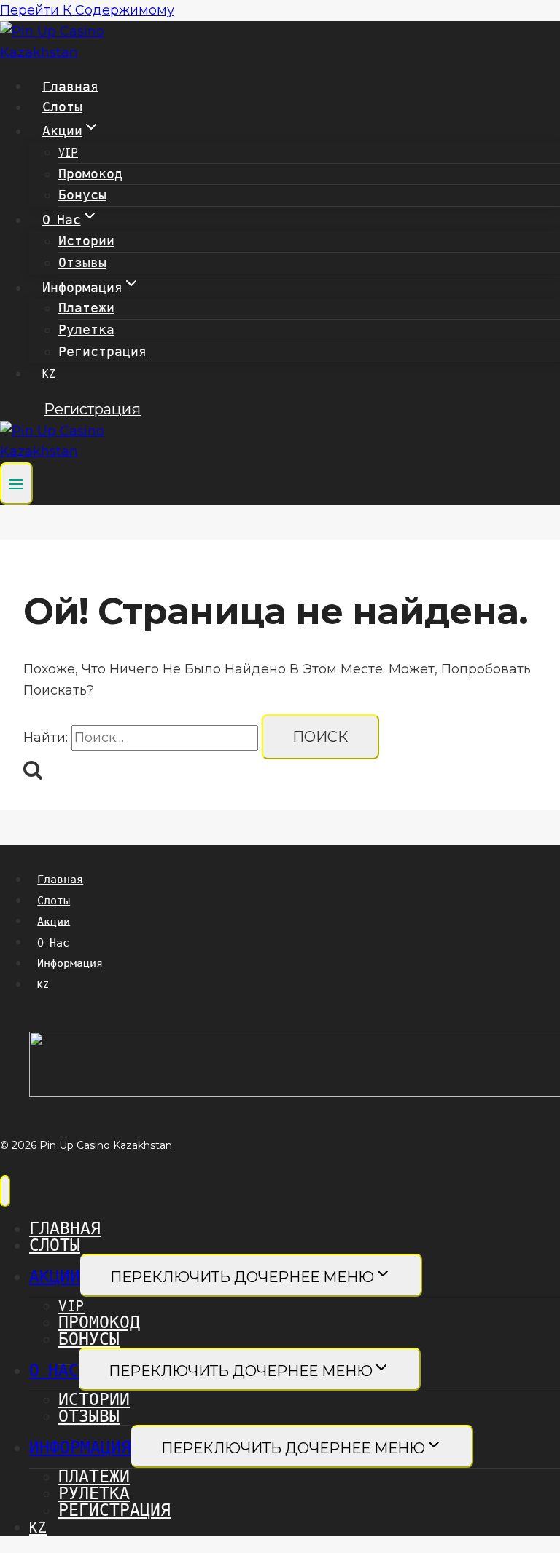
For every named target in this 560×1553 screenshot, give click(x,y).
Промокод (90, 174)
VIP (68, 152)
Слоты (62, 107)
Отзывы (82, 262)
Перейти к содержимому (87, 10)
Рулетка (86, 329)
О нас (53, 942)
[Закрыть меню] (5, 1191)
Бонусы (82, 195)
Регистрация (102, 351)
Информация (70, 963)
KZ (48, 373)
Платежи (86, 308)
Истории (86, 241)
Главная (70, 85)
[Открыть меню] (16, 483)
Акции (53, 921)
